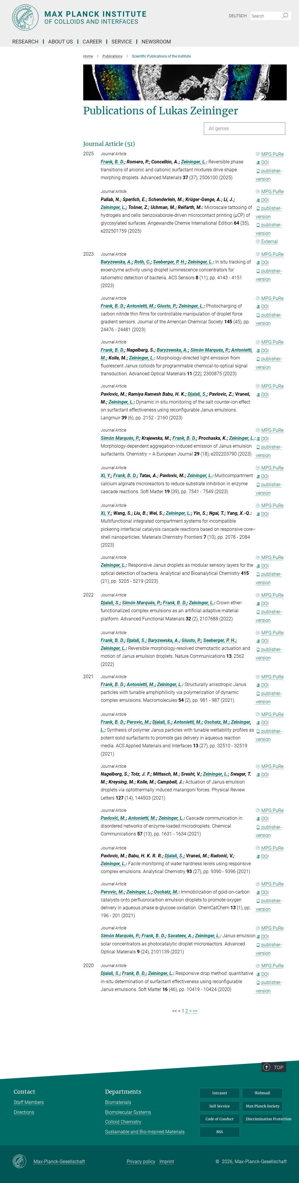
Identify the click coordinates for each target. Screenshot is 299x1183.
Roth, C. (142, 262)
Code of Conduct (220, 1119)
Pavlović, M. (113, 818)
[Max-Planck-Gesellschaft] (23, 1162)
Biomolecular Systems (128, 1112)
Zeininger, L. (193, 162)
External (269, 241)
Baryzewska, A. (116, 262)
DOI (265, 162)
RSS (219, 1132)
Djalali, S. (197, 394)
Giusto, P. (166, 306)
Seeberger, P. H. (169, 262)
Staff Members (29, 1102)
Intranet (219, 1093)
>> (195, 1011)
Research (25, 41)
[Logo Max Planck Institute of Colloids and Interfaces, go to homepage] (121, 17)
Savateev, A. (180, 935)
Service (122, 41)
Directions (24, 1112)
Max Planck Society (262, 1106)
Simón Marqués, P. (209, 350)
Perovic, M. (138, 722)
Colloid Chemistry (123, 1122)
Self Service (219, 1106)
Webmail (262, 1093)
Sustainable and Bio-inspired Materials (145, 1132)
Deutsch (238, 15)
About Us (60, 41)
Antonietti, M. (141, 306)
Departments (123, 1091)
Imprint (166, 1161)
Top (278, 1067)
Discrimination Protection (264, 1119)
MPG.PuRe (272, 154)
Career (92, 41)
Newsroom (156, 41)
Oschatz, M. (216, 722)
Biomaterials (118, 1102)
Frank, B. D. (112, 162)
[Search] (285, 16)
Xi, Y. (106, 475)
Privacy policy (141, 1161)
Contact (24, 1091)
